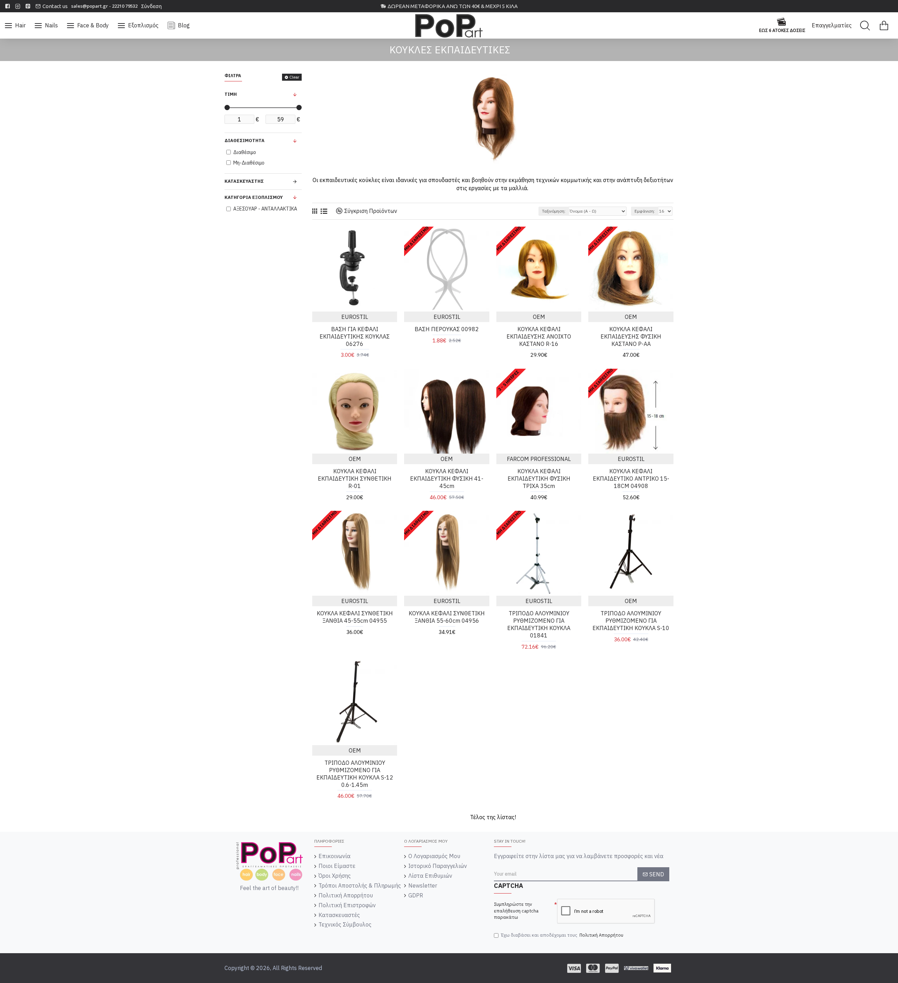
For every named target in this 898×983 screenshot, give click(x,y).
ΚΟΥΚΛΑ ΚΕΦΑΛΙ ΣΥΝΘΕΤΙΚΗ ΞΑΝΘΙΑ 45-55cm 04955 (355, 617)
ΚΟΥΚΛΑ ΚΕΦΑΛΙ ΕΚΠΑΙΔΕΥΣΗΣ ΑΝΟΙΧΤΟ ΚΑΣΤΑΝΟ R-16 (539, 336)
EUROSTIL (354, 316)
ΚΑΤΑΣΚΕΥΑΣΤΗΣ (244, 181)
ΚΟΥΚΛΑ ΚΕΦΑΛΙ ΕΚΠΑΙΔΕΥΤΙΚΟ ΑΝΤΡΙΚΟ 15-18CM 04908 (631, 478)
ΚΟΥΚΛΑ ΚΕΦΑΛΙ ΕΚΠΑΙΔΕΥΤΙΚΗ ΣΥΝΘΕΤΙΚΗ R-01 (354, 478)
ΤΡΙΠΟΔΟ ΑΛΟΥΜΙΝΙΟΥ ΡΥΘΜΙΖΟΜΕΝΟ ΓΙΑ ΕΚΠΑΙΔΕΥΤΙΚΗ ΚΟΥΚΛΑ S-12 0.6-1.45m (354, 773)
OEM (539, 316)
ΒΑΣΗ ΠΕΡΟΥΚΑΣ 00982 (447, 329)
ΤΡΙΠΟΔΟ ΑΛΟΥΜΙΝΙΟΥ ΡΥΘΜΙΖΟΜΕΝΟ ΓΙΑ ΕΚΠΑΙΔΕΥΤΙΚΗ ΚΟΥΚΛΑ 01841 (538, 624)
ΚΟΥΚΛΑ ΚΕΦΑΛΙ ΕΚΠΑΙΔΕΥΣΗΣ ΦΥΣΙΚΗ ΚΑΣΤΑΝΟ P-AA (631, 336)
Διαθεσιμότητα (244, 140)
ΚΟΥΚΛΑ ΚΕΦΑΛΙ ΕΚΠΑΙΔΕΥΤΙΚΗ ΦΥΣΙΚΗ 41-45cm (446, 478)
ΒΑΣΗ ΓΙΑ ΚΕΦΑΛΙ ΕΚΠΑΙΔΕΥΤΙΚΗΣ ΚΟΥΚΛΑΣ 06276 (355, 336)
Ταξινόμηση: (553, 211)
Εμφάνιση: (645, 211)
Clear (294, 77)
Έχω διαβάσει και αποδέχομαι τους (562, 935)
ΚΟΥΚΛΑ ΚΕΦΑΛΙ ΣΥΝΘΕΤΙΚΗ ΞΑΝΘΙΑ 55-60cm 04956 (447, 617)
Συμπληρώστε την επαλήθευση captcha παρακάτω (516, 910)
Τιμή (230, 94)
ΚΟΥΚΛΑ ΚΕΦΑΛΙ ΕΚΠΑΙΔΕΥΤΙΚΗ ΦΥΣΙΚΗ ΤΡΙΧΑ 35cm (539, 478)
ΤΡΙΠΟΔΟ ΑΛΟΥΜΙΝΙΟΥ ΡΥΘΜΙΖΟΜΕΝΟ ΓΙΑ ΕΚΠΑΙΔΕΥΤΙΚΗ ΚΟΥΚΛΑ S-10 (630, 620)
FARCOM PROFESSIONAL (539, 458)
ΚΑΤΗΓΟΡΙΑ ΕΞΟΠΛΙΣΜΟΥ (253, 197)
